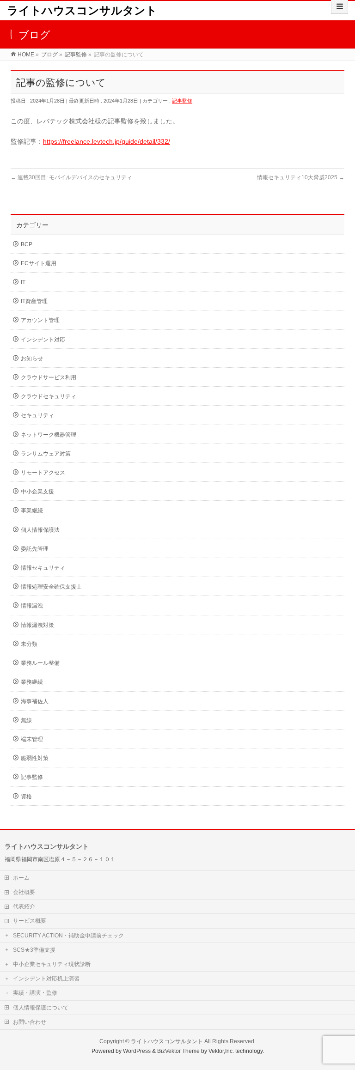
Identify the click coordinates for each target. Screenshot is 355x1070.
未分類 (29, 644)
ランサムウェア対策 (46, 453)
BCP (26, 244)
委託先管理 (35, 549)
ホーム (21, 878)
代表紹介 (24, 906)
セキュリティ (37, 415)
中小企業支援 (37, 491)
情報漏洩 (32, 605)
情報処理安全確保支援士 (51, 587)
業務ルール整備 (40, 663)
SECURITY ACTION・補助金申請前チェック (68, 935)
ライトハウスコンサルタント (82, 10)
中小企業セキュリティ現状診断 (52, 964)
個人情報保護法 (40, 530)
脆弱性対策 (35, 758)
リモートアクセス (43, 472)
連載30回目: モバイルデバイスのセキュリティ (71, 177)
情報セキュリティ (43, 568)
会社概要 (24, 892)
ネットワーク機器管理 (48, 435)
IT (23, 282)
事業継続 (32, 510)
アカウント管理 (40, 320)
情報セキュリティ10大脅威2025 (300, 177)
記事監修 (182, 100)
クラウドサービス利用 (48, 377)
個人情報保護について (40, 1007)
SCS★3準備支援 (34, 950)
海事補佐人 (35, 701)
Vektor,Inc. (221, 1051)
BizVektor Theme (178, 1051)
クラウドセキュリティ (48, 396)
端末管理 (32, 739)
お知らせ (32, 358)
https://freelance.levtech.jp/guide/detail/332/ (106, 141)
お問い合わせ (29, 1022)
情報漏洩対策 (37, 625)
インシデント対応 (43, 339)
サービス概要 (29, 921)
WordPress (137, 1051)
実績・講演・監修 (35, 993)
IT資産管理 (34, 301)
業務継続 (32, 682)
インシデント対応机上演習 (46, 978)
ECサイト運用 (38, 263)
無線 (26, 720)
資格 (26, 796)
